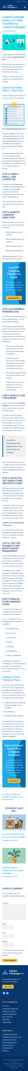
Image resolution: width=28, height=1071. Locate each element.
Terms (20, 1065)
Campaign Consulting (10, 1009)
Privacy (7, 1065)
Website (5, 941)
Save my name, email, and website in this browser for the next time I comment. (13, 952)
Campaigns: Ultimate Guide (11, 1037)
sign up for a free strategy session (15, 734)
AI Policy (14, 1065)
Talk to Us (8, 987)
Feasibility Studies (8, 1011)
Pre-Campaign (7, 799)
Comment (5, 903)
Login (24, 1)
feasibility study (9, 571)
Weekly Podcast (8, 1045)
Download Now (14, 298)
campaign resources (7, 726)
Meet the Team (7, 1017)
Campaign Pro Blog (9, 1040)
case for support (6, 408)
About (19, 1)
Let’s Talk (5, 1006)
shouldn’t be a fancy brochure (15, 420)
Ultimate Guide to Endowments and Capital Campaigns (12, 870)
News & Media (7, 1022)
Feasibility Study (16, 797)
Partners (5, 1019)
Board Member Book (9, 1042)
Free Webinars (7, 1048)
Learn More (14, 781)
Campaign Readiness (9, 1014)
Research (5, 1051)
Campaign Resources (9, 1034)
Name (4, 924)
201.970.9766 (14, 1061)
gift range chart (8, 488)
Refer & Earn (14, 1067)
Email (4, 933)
